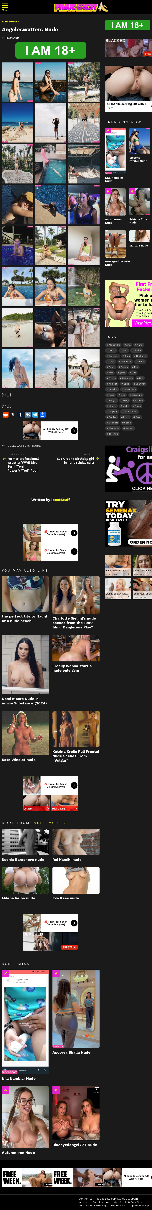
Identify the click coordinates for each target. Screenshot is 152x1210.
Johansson (130, 389)
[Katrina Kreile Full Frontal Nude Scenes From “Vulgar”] (75, 729)
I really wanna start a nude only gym (72, 668)
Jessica (113, 389)
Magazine (137, 395)
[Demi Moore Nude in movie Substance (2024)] (25, 664)
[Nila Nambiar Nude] (25, 1022)
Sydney (129, 428)
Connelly (113, 356)
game (122, 372)
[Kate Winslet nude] (25, 733)
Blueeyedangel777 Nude (74, 1145)
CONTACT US (85, 1199)
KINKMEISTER (118, 1205)
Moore (112, 406)
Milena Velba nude (18, 898)
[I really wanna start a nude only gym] (75, 648)
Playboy (113, 411)
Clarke (137, 350)
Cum (127, 356)
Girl (134, 372)
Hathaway (127, 378)
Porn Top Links (101, 1202)
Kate (111, 395)
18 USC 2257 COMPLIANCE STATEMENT (117, 1199)
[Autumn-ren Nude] (25, 1117)
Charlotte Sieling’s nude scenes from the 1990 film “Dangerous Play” (74, 622)
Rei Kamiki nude (67, 859)
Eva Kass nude (65, 898)
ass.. (124, 350)
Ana (128, 345)
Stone (127, 422)
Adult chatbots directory (92, 1205)
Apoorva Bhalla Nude (71, 1052)
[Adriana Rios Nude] (139, 201)
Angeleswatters (17, 445)
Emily (112, 367)
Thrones (113, 434)
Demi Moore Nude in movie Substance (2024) (24, 700)
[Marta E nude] (139, 236)
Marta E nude (138, 245)
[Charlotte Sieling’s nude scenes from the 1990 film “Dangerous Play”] (75, 595)
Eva (136, 367)
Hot (5, 1090)
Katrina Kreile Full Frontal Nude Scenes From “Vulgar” (75, 756)
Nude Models (50, 823)
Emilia (141, 361)
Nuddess (84, 1202)
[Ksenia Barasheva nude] (25, 842)
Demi (112, 361)
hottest (113, 384)
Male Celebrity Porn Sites (128, 1202)
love (122, 395)
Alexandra (114, 345)
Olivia (138, 406)
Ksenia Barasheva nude (23, 859)
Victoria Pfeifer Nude (138, 159)
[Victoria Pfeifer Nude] (139, 141)
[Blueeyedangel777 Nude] (75, 1113)
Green (112, 378)
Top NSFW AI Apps (140, 1205)
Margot (112, 400)
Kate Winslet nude (19, 759)
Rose (126, 417)
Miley (126, 400)
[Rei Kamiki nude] (75, 842)
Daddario (141, 356)
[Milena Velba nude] (25, 880)
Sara (138, 417)
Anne (140, 345)
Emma (124, 367)
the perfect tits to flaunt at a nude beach (24, 618)
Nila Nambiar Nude (19, 1078)
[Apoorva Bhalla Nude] (75, 1009)
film (111, 372)
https (126, 384)
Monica (139, 400)
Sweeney (114, 428)
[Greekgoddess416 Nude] (115, 244)
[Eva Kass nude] (75, 880)
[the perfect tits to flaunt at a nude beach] (25, 594)
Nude (37, 445)
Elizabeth (126, 361)
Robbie (113, 417)
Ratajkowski (130, 411)
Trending (5, 973)
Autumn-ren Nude (18, 1152)
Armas (112, 350)
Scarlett (113, 422)
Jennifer (140, 384)
